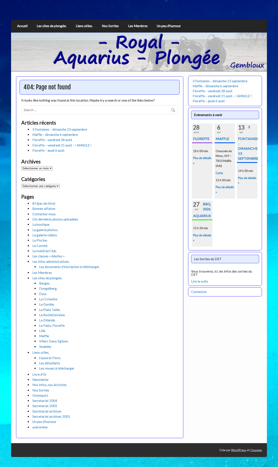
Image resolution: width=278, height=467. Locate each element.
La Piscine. (40, 240)
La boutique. (41, 224)
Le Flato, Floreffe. (52, 325)
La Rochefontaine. (52, 315)
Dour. (43, 294)
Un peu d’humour (169, 26)
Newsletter (40, 379)
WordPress (238, 450)
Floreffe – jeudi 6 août (48, 150)
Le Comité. (40, 246)
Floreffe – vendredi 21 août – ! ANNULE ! (61, 145)
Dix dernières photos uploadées (55, 219)
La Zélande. (47, 320)
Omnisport (40, 395)
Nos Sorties (110, 26)
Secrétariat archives (46, 411)
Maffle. (44, 336)
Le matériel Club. (44, 251)
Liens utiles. (84, 26)
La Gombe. (47, 304)
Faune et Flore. (50, 358)
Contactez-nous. (44, 214)
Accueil (22, 26)
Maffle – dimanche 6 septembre (55, 134)
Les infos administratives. (51, 261)
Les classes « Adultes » (48, 256)
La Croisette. (48, 299)
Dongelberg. (48, 288)
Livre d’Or (39, 374)
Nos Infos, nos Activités (49, 385)
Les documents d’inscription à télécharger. (69, 267)
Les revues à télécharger (56, 368)
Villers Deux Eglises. (54, 341)
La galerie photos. (45, 230)
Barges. (44, 283)
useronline (40, 427)
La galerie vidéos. (45, 235)
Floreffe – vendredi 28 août (52, 140)
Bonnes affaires (43, 208)
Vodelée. (45, 347)
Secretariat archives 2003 (51, 416)
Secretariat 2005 (44, 406)
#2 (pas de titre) (43, 203)
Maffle (222, 138)
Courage (256, 450)
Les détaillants (49, 363)
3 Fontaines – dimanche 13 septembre (59, 129)
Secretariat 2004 (44, 401)
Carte (219, 173)
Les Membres (138, 26)
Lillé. (42, 331)
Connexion (199, 292)
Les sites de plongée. (51, 26)
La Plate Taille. (49, 310)
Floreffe (201, 138)
